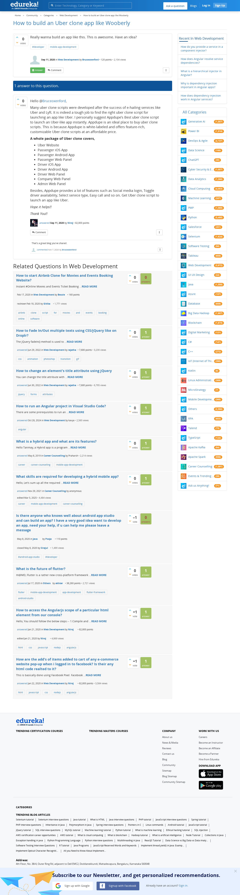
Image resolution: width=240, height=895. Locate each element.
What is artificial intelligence (167, 835)
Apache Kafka (196, 447)
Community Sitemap (173, 782)
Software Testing (198, 246)
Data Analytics (197, 179)
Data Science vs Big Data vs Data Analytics (186, 840)
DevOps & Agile (198, 140)
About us (167, 737)
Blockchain (195, 322)
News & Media (170, 742)
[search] (52, 5)
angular (22, 429)
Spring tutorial (198, 819)
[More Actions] (166, 70)
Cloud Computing (199, 188)
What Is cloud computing (90, 835)
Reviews (166, 748)
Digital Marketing (199, 332)
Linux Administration (201, 380)
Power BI (193, 131)
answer (39, 70)
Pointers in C (134, 824)
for (55, 312)
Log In (206, 5)
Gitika (47, 303)
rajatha (72, 349)
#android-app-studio (29, 557)
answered (44, 223)
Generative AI (196, 121)
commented (42, 249)
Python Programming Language (63, 840)
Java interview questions (121, 819)
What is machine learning (148, 830)
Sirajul (44, 548)
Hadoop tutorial (139, 835)
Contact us (168, 753)
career (21, 464)
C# (190, 342)
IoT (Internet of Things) (201, 361)
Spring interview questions (110, 824)
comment (56, 70)
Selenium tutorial (25, 819)
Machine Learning (199, 198)
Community (169, 765)
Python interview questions (99, 840)
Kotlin (192, 370)
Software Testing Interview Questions (35, 845)
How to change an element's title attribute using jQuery (64, 370)
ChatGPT (193, 160)
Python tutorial (123, 830)
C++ (190, 351)
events (89, 312)
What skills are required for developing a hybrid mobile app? (67, 476)
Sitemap (166, 770)
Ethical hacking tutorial (178, 830)
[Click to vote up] (17, 37)
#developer (38, 46)
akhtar (59, 583)
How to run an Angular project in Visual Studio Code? (61, 406)
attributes (48, 394)
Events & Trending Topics (201, 476)
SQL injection (201, 830)
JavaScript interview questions (171, 819)
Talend (192, 428)
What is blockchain (117, 835)
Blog (164, 759)
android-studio (25, 598)
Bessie (61, 294)
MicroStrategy (197, 390)
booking (102, 312)
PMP (191, 207)
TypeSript (194, 437)
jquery (21, 394)
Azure (192, 294)
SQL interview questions (47, 830)
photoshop (49, 359)
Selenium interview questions (53, 819)
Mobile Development (201, 399)
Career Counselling (54, 455)
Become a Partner (209, 753)
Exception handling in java (29, 840)
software (35, 318)
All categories (194, 112)
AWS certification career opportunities (36, 835)
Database (194, 303)
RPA (190, 418)
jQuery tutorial (23, 830)
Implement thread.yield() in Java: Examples (162, 845)
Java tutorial (79, 819)
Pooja (48, 538)
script (45, 312)
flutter (21, 592)
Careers (203, 737)
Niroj (70, 223)
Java (35, 538)
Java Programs (81, 845)
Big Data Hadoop (198, 313)
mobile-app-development (63, 46)
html (20, 647)
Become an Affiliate (209, 748)
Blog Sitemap (169, 776)
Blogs (193, 6)
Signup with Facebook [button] (122, 885)
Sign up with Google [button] (77, 885)
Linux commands (154, 824)
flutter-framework (96, 592)
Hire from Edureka (209, 759)
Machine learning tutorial (98, 830)
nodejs (57, 647)
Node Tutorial (193, 835)
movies (66, 312)
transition (65, 359)
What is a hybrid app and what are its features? (56, 441)
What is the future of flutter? (40, 568)
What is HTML (97, 819)
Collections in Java (214, 835)
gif (77, 359)
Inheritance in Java (55, 824)
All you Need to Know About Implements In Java (85, 850)
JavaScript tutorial (198, 824)
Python (192, 217)
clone (33, 312)
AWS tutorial (66, 835)
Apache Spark (197, 457)
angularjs (71, 647)
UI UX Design (196, 275)
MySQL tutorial (72, 830)
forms (34, 394)
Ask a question (175, 6)
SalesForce (195, 227)
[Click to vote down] (17, 42)
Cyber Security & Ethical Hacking (201, 169)
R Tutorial (64, 845)
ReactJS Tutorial (153, 840)
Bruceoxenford (90, 59)
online (21, 318)
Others (47, 583)
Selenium (194, 236)
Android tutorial (176, 824)
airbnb (21, 312)
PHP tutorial (145, 819)
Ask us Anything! (198, 485)
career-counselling (40, 464)
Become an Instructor (211, 742)
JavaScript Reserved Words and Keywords (114, 845)
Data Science (196, 150)
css (20, 359)
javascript (43, 647)
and (78, 312)
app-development (71, 592)
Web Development (68, 59)
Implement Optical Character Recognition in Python (37, 850)
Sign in (183, 885)
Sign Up (220, 5)
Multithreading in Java (128, 840)
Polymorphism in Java (80, 824)
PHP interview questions (28, 824)
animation (32, 359)
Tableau (193, 255)
